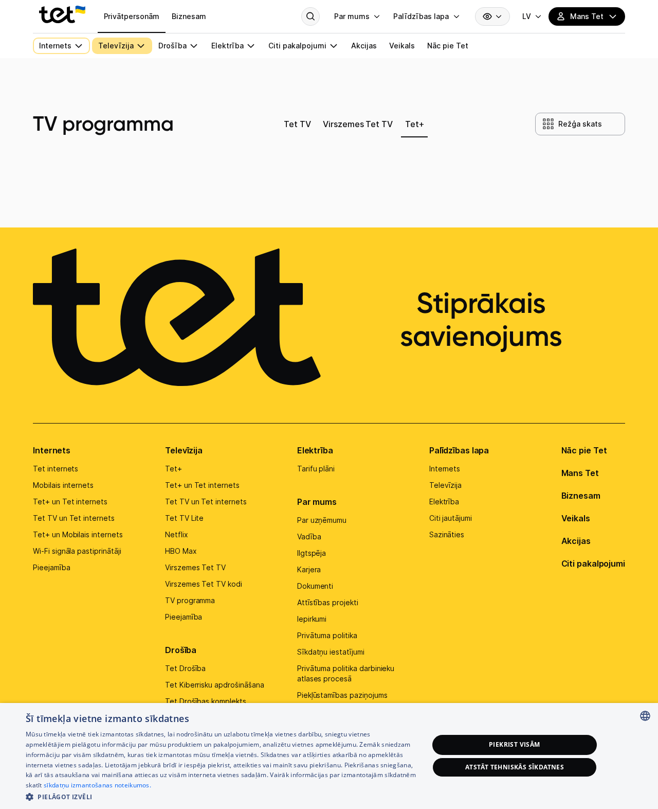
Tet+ (173, 468)
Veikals (575, 518)
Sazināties (447, 534)
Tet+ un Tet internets (70, 501)
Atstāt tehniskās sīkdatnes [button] (514, 767)
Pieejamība (51, 567)
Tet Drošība (185, 668)
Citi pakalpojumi (593, 563)
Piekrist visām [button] (514, 744)
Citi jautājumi (450, 518)
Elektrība (315, 450)
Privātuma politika (327, 635)
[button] (221, 795)
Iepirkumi (312, 618)
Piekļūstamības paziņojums (342, 695)
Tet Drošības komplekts (205, 701)
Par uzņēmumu (321, 520)
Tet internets (55, 468)
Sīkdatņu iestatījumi (330, 651)
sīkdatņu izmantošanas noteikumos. (97, 785)
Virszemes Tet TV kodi (203, 583)
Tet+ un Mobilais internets (78, 534)
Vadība (309, 536)
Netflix (176, 534)
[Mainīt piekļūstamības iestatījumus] (492, 16)
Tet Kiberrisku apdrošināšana (214, 684)
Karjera (309, 569)
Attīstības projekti (327, 602)
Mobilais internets (63, 485)
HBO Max (181, 551)
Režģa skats (579, 123)
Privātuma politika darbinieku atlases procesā (346, 673)
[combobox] (645, 716)
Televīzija (184, 450)
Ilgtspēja (311, 553)
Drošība (180, 650)
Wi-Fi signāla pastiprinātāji (77, 551)
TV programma (190, 600)
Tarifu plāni (316, 468)
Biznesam (580, 495)
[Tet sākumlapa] (62, 14)
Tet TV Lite (184, 518)
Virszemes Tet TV (195, 567)
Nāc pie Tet (584, 450)
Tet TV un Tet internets (74, 518)
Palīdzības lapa (459, 450)
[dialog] (329, 756)
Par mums (317, 502)
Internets (51, 450)
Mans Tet (580, 473)
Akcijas (576, 541)
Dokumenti (315, 586)
